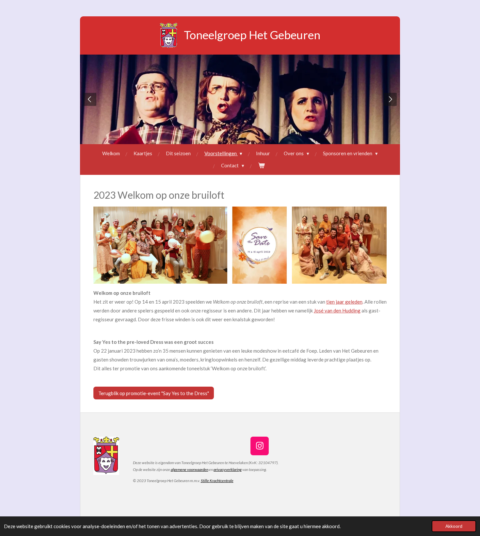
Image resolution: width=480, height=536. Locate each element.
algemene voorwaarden (189, 469)
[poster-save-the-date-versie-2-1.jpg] (259, 245)
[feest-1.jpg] (160, 245)
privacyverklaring (228, 469)
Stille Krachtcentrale (217, 480)
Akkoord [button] (453, 526)
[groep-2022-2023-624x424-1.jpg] (339, 245)
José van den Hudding (337, 310)
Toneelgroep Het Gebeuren (252, 35)
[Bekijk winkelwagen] (261, 165)
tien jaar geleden (344, 302)
